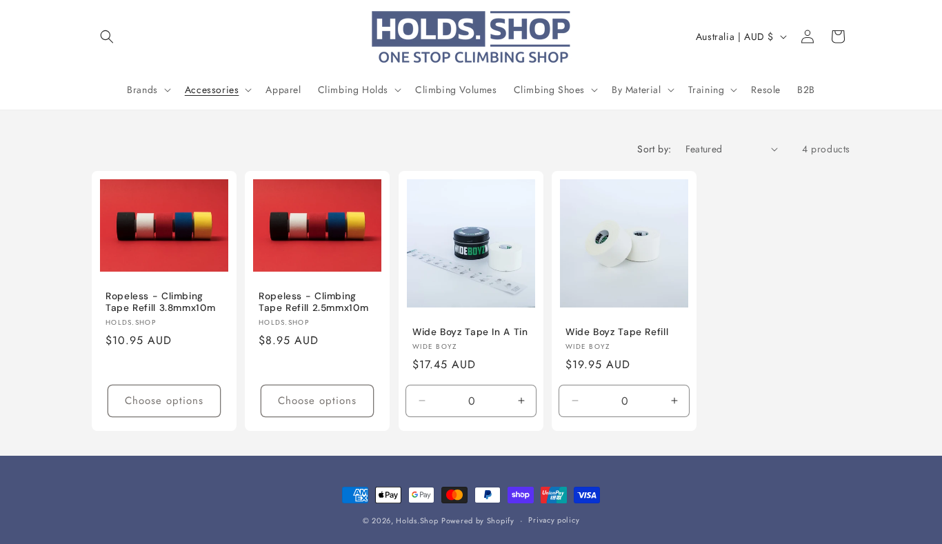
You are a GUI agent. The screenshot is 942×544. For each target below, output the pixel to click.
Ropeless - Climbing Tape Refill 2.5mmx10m (313, 302)
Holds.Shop (417, 520)
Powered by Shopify (477, 520)
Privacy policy (553, 519)
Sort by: (654, 149)
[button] (107, 36)
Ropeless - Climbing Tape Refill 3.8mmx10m (160, 302)
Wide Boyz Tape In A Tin (470, 332)
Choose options (164, 400)
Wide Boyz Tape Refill (616, 332)
